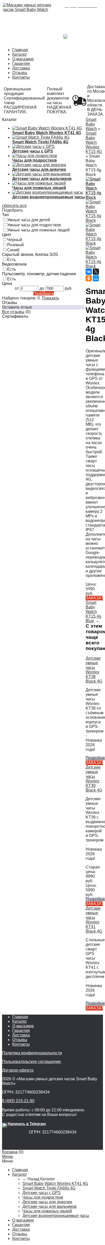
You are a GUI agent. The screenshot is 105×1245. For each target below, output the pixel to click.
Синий (13, 250)
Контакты (21, 77)
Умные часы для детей (28, 220)
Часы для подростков (42, 1197)
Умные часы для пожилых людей (38, 230)
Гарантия (21, 63)
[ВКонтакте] (89, 272)
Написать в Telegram (26, 1124)
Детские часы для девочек (47, 1202)
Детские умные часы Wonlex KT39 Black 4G (94, 778)
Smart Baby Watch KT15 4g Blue (93, 611)
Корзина (10, 1152)
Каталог (19, 54)
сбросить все (14, 205)
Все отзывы (13, 312)
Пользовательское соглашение (31, 1061)
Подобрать (43, 293)
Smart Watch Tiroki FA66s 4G (48, 1188)
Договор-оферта (17, 1070)
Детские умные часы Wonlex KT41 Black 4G (94, 919)
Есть (11, 259)
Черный (14, 240)
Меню (7, 1156)
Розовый (15, 245)
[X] (96, 272)
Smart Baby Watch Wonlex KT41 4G (55, 1183)
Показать (50, 298)
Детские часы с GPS (41, 1193)
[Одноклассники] (89, 278)
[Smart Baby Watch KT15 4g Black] (94, 188)
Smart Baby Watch (91, 124)
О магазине (23, 59)
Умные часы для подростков (34, 225)
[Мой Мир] (96, 278)
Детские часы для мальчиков (49, 1206)
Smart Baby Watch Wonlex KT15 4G (94, 142)
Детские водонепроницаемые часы (55, 1215)
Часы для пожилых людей (47, 1211)
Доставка (21, 68)
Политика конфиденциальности (32, 1053)
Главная (20, 50)
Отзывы (19, 73)
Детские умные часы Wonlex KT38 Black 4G (94, 669)
